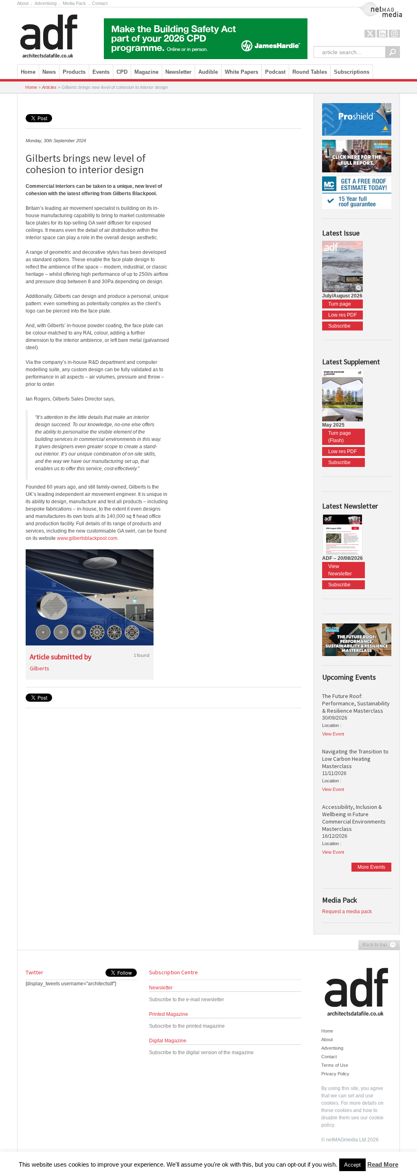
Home (28, 72)
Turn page (339, 304)
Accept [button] (352, 1165)
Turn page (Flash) (339, 436)
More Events (371, 867)
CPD (121, 72)
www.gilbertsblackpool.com (87, 538)
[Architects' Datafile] (63, 33)
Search (392, 52)
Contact (100, 3)
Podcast (275, 72)
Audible (208, 72)
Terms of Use (334, 1065)
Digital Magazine (168, 1041)
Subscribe (339, 326)
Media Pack (74, 3)
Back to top (372, 945)
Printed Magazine (168, 1014)
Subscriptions (351, 72)
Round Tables (309, 72)
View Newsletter (340, 570)
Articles (49, 87)
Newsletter (161, 988)
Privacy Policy (335, 1073)
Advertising (46, 3)
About (23, 3)
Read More (382, 1164)
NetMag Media (373, 5)
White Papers (241, 72)
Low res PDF (342, 315)
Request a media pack (347, 911)
